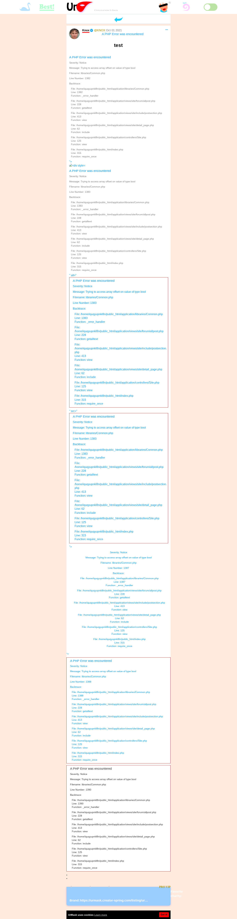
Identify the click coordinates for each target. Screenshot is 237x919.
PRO (162, 886)
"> (115, 215)
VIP (168, 886)
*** (166, 30)
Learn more (100, 914)
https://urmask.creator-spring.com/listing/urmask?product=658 (126, 900)
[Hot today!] (143, 887)
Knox (85, 30)
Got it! (164, 914)
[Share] (125, 887)
